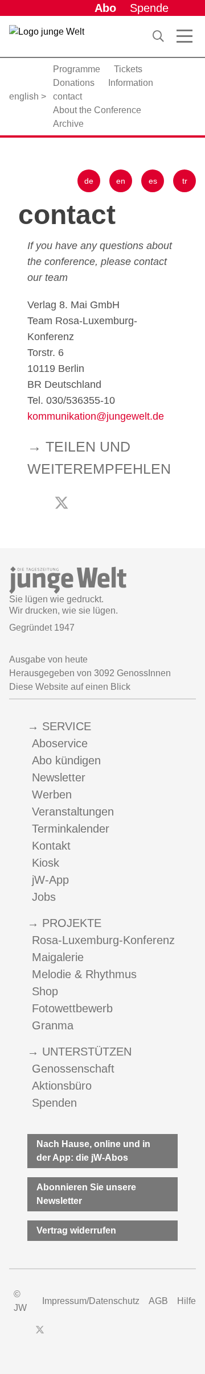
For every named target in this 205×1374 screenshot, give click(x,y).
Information (130, 83)
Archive (68, 124)
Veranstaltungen (73, 811)
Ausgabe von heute (48, 659)
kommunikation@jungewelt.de (95, 416)
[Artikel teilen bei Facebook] (88, 504)
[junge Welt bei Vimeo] (99, 1335)
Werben (52, 794)
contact (67, 96)
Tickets (128, 69)
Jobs (44, 897)
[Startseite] (46, 38)
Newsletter (58, 777)
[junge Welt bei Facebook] (22, 1335)
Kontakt (51, 845)
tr (184, 180)
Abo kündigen (66, 760)
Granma (52, 1025)
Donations (74, 83)
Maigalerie (58, 957)
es (153, 180)
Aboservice (60, 743)
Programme (76, 69)
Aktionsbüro (62, 1085)
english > (27, 96)
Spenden (54, 1102)
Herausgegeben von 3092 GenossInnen (90, 673)
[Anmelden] (186, 8)
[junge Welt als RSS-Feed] (120, 1335)
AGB (158, 1301)
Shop (45, 991)
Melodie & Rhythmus (84, 974)
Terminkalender (70, 828)
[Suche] (158, 36)
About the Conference (97, 110)
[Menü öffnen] (184, 36)
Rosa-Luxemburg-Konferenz (103, 940)
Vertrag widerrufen (76, 1230)
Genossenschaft (73, 1068)
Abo (105, 8)
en (120, 180)
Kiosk (45, 862)
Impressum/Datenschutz (91, 1301)
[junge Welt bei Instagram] (58, 1335)
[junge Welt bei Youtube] (79, 1335)
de (88, 180)
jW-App (50, 880)
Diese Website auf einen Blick (69, 687)
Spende (149, 8)
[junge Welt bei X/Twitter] (40, 1335)
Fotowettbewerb (72, 1008)
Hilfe (186, 1301)
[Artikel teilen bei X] (61, 503)
